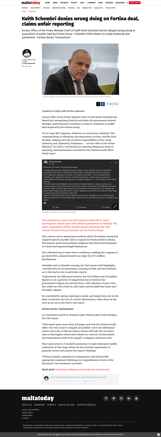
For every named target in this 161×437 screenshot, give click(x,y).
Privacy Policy (27, 413)
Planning (71, 8)
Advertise (39, 405)
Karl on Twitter (77, 381)
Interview (46, 8)
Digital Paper (134, 3)
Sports (74, 3)
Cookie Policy (27, 415)
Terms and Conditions (30, 410)
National (25, 8)
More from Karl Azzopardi (59, 381)
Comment (91, 3)
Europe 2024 (98, 8)
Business (64, 3)
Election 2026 (110, 8)
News (55, 3)
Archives (109, 3)
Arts (82, 3)
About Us (27, 405)
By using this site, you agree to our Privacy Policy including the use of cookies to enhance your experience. (81, 434)
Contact (51, 405)
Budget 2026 (87, 8)
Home (47, 3)
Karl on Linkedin (91, 381)
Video (100, 3)
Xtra (78, 8)
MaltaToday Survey (59, 8)
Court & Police (35, 8)
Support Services (86, 405)
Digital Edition (66, 405)
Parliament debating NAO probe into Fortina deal (82, 369)
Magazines (120, 3)
